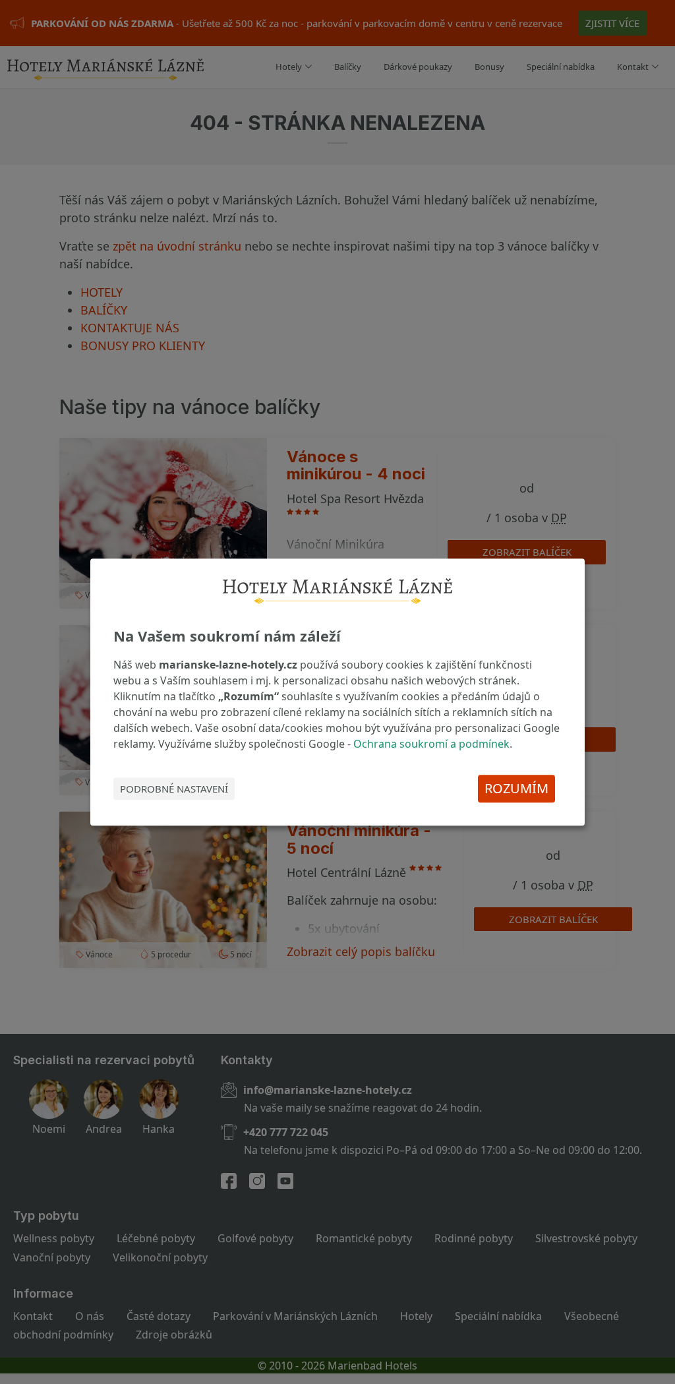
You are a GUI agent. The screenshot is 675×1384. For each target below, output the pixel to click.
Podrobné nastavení (174, 788)
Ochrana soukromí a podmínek (431, 744)
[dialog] (337, 692)
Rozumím (516, 788)
